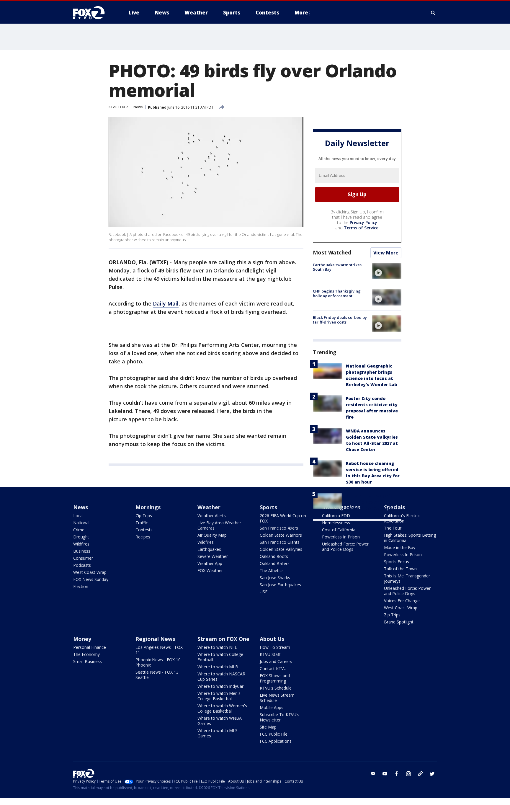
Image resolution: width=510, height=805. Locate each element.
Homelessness (336, 522)
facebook (396, 773)
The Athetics (272, 570)
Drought (81, 537)
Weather (208, 507)
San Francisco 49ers (279, 528)
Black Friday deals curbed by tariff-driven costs (340, 320)
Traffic (141, 522)
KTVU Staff (270, 654)
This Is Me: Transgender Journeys (407, 578)
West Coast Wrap (90, 572)
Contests (144, 530)
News (138, 107)
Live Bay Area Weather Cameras (219, 525)
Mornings (148, 507)
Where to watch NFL (217, 647)
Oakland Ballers (275, 563)
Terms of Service (361, 228)
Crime (78, 530)
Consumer (83, 558)
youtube (385, 773)
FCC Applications (276, 741)
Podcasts (82, 565)
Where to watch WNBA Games (219, 720)
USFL (265, 592)
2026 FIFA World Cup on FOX (283, 518)
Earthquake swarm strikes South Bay (337, 267)
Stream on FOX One (223, 638)
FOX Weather (210, 570)
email (373, 773)
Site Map (268, 727)
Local (78, 515)
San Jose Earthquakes (280, 584)
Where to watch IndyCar (220, 686)
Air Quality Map (212, 535)
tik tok (420, 773)
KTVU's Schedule (276, 688)
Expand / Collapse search (433, 12)
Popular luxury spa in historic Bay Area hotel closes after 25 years (372, 502)
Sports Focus (396, 561)
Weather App (209, 563)
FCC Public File (273, 734)
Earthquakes (209, 549)
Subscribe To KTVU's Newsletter (279, 717)
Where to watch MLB (217, 667)
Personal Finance (89, 647)
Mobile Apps (271, 707)
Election (80, 586)
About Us (272, 638)
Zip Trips (143, 515)
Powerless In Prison (341, 537)
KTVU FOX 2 (118, 107)
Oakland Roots (274, 556)
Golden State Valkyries (281, 549)
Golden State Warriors (281, 535)
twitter (432, 773)
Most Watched (332, 252)
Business (81, 551)
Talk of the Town (400, 568)
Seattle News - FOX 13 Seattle (157, 674)
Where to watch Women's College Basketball (222, 708)
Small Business (87, 661)
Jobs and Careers (276, 661)
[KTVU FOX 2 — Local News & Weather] (92, 13)
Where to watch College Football (220, 656)
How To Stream (275, 647)
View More (385, 252)
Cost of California (338, 530)
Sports (268, 507)
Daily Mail (166, 303)
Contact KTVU (273, 668)
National (81, 522)
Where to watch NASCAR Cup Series (221, 676)
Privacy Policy (363, 222)
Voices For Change (402, 600)
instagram (408, 773)
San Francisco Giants (280, 542)
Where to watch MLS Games (217, 733)
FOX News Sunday (90, 579)
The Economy (86, 654)
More (301, 12)
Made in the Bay (399, 547)
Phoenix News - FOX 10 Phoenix (158, 662)
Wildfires (81, 544)
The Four (392, 528)
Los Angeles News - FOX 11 (159, 649)
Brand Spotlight (398, 622)
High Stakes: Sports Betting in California (410, 537)
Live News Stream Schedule (277, 697)
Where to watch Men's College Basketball (219, 695)
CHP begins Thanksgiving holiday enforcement (337, 293)
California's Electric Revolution (402, 518)
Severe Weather (212, 556)
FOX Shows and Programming (275, 678)
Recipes (142, 537)
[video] (386, 271)
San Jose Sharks (275, 577)
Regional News (155, 638)
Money (82, 638)
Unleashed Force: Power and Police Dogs (345, 546)
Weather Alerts (211, 515)
